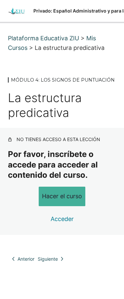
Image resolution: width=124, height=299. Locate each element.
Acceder (62, 218)
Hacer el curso (62, 196)
